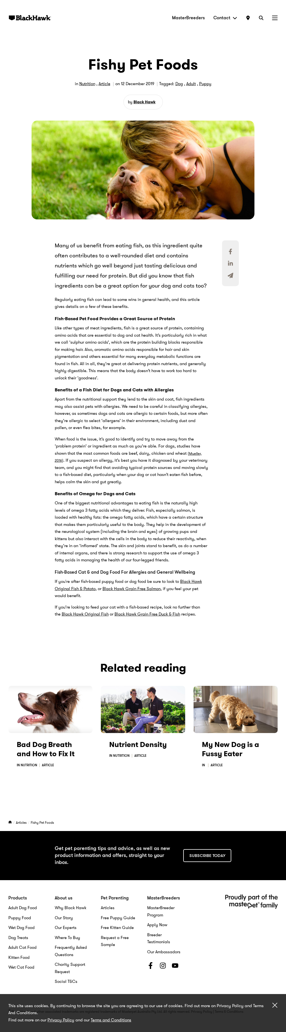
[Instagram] (162, 966)
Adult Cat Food (22, 947)
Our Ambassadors (163, 952)
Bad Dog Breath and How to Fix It (46, 749)
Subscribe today (207, 856)
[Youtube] (175, 966)
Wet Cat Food (21, 967)
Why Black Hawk (70, 908)
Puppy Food (19, 918)
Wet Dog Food (21, 928)
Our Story (64, 918)
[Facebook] (150, 966)
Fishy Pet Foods (42, 822)
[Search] (261, 17)
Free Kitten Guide (117, 928)
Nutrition (87, 84)
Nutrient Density (138, 744)
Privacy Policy (60, 1020)
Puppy (205, 84)
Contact (221, 18)
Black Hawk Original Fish (85, 614)
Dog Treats (18, 938)
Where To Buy (67, 938)
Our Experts (66, 928)
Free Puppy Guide (118, 918)
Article (104, 84)
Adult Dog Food (22, 908)
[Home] (10, 822)
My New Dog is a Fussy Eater (230, 749)
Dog (179, 84)
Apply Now (157, 925)
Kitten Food (19, 957)
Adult (191, 84)
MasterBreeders (188, 18)
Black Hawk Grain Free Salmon (132, 589)
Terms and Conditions (111, 1020)
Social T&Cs (66, 981)
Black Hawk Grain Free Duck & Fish (147, 614)
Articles (21, 822)
